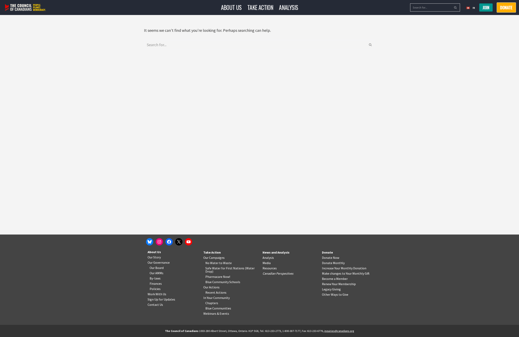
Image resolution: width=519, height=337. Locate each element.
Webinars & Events (216, 313)
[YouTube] (188, 241)
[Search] (455, 7)
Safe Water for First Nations (224, 268)
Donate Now (330, 258)
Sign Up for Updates (161, 299)
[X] (178, 241)
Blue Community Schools (222, 282)
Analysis (288, 7)
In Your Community (216, 298)
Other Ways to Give (335, 294)
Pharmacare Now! (217, 277)
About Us (231, 7)
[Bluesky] (149, 241)
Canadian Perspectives (278, 273)
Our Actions (211, 287)
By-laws (155, 278)
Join (486, 7)
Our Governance (159, 262)
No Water (212, 263)
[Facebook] (169, 241)
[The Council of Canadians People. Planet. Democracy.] (25, 7)
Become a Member (335, 279)
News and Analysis (276, 252)
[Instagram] (159, 241)
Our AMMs (156, 273)
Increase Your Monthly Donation (344, 268)
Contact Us (155, 305)
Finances (156, 284)
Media (267, 263)
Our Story (154, 257)
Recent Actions (215, 292)
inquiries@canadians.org (339, 331)
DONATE (506, 7)
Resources (270, 268)
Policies (155, 289)
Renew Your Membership (339, 284)
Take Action (260, 7)
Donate (327, 252)
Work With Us (157, 294)
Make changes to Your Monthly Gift (346, 273)
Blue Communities (218, 308)
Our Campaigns (214, 258)
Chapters (211, 303)
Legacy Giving (331, 289)
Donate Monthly (333, 263)
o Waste (226, 263)
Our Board (157, 268)
